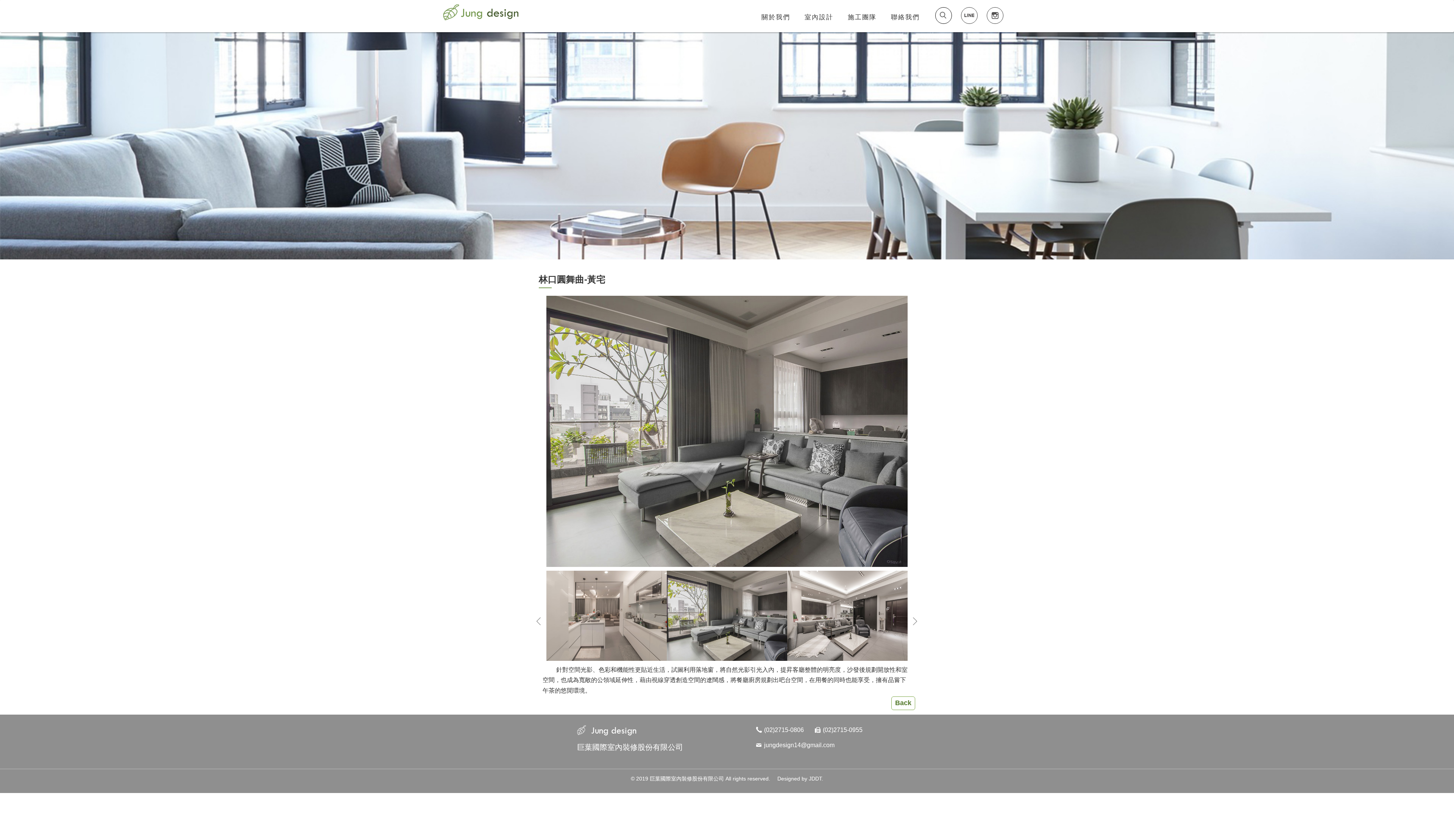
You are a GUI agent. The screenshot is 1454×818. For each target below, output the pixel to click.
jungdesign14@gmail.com (799, 745)
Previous (539, 623)
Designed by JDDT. (800, 779)
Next (915, 623)
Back (903, 703)
